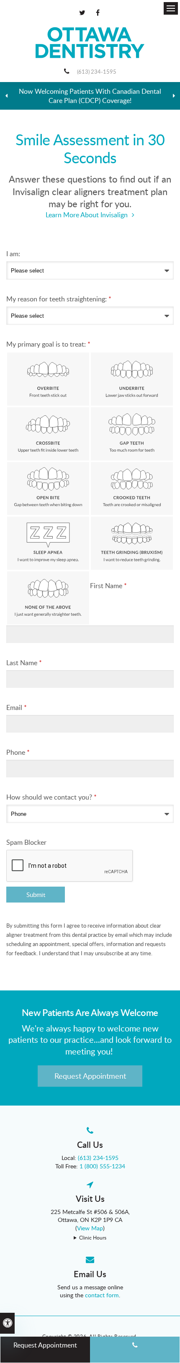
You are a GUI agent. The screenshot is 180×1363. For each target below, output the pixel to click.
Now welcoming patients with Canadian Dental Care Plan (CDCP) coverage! (90, 96)
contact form (102, 1295)
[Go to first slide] (173, 96)
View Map (90, 1228)
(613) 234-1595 (96, 71)
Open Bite (48, 488)
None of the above (48, 598)
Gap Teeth (132, 433)
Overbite (48, 379)
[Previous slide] (6, 96)
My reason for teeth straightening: (58, 298)
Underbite (132, 379)
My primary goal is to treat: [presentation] (48, 344)
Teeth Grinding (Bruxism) (132, 543)
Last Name (24, 662)
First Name (108, 585)
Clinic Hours (92, 1237)
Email (16, 707)
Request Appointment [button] (90, 1076)
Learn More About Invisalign (87, 214)
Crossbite (48, 433)
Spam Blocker (26, 842)
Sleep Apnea (48, 543)
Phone (18, 752)
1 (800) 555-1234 (102, 1166)
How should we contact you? (51, 797)
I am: (13, 253)
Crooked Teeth (132, 488)
